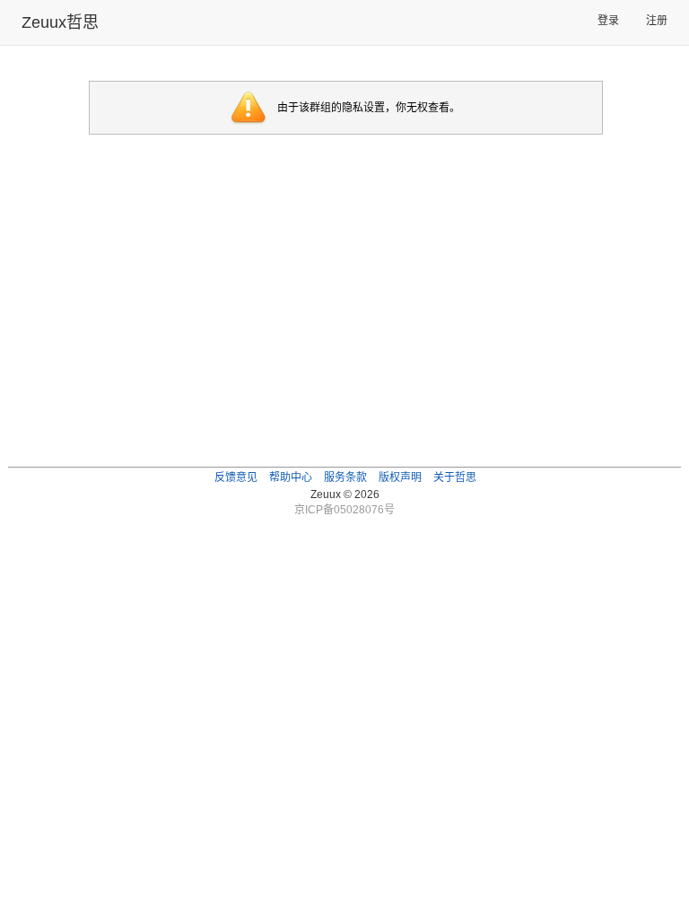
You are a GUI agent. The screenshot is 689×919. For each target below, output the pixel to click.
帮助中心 (290, 477)
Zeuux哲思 (60, 22)
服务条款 (345, 477)
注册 (656, 20)
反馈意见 (235, 477)
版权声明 (400, 477)
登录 (608, 20)
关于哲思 (454, 477)
